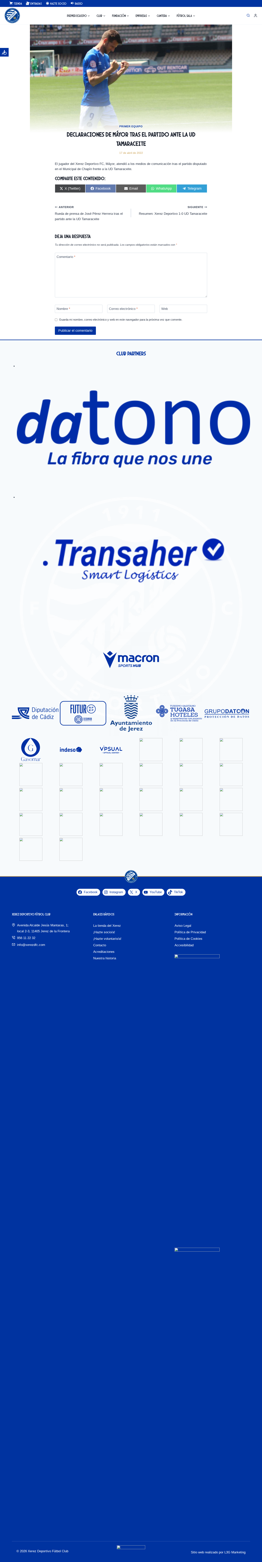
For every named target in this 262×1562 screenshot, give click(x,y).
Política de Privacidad (190, 932)
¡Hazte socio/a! (104, 932)
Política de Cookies (188, 939)
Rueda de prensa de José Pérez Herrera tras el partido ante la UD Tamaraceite (89, 213)
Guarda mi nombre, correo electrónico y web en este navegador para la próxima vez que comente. (120, 319)
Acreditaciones (104, 952)
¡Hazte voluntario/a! (107, 939)
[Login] (255, 16)
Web (164, 309)
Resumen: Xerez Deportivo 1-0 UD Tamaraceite (173, 211)
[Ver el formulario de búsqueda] (248, 15)
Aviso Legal (183, 925)
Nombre (63, 309)
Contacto (99, 945)
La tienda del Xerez (107, 925)
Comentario (66, 257)
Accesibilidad (184, 945)
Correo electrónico (123, 309)
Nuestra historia (104, 958)
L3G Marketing (235, 1552)
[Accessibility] (4, 52)
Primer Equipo (131, 126)
